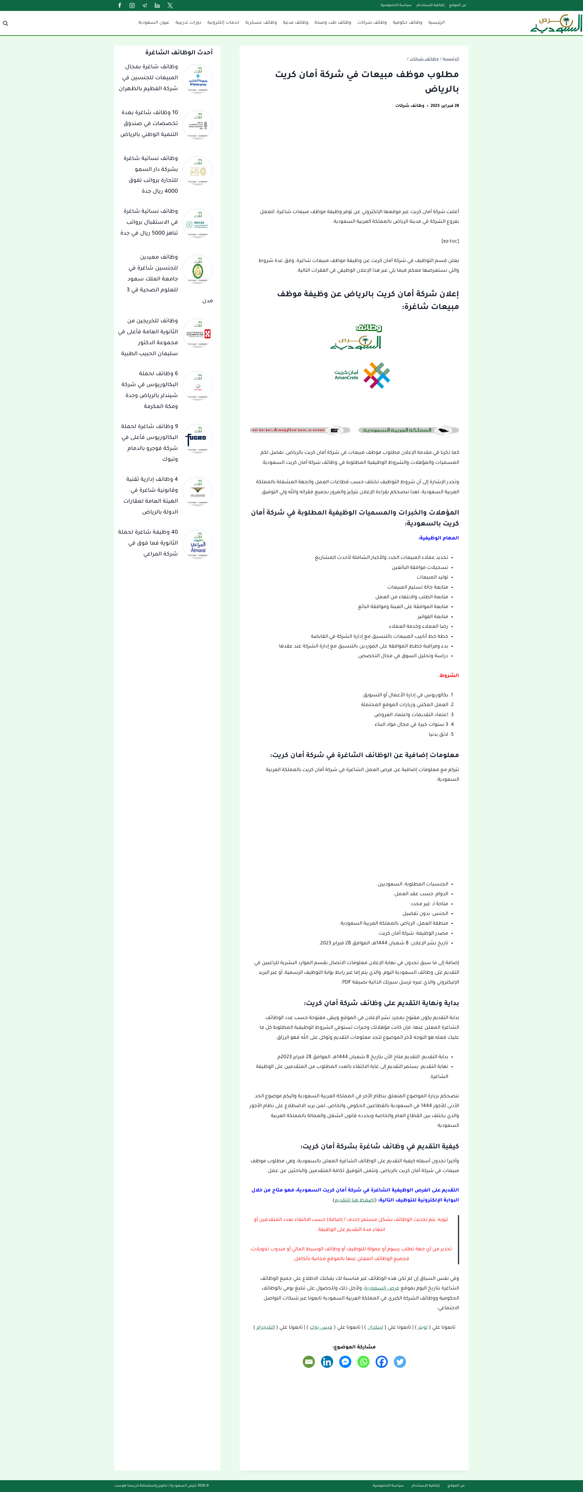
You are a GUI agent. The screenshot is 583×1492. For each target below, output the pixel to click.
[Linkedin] (157, 5)
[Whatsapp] (363, 1362)
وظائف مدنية (296, 23)
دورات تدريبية (188, 23)
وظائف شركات (372, 23)
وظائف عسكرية (261, 23)
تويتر (423, 1328)
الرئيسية (436, 23)
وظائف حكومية (407, 23)
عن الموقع (457, 6)
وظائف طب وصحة (333, 23)
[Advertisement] (354, 162)
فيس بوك (321, 1328)
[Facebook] (119, 5)
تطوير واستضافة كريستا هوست (141, 1486)
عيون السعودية (153, 23)
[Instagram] (132, 5)
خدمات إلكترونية (223, 23)
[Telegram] (144, 5)
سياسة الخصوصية (396, 6)
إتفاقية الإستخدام (431, 6)
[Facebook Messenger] (345, 1362)
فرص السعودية (381, 1288)
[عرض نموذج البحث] (5, 23)
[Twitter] (170, 5)
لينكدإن (375, 1328)
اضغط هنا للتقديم (355, 1200)
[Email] (309, 1362)
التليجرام (266, 1328)
